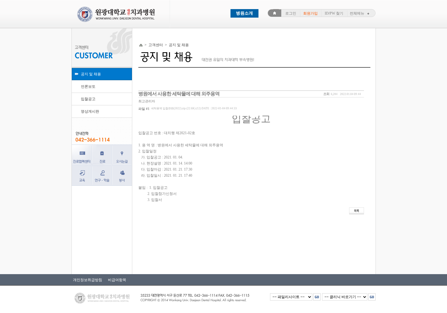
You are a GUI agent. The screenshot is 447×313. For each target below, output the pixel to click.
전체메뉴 (357, 13)
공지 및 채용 (91, 74)
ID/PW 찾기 (334, 13)
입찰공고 (88, 99)
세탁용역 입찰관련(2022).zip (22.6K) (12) (194, 108)
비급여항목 (115, 280)
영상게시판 (90, 111)
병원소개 (244, 13)
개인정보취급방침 (87, 280)
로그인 (290, 13)
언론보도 (88, 86)
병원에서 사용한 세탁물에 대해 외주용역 (179, 93)
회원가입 (310, 13)
